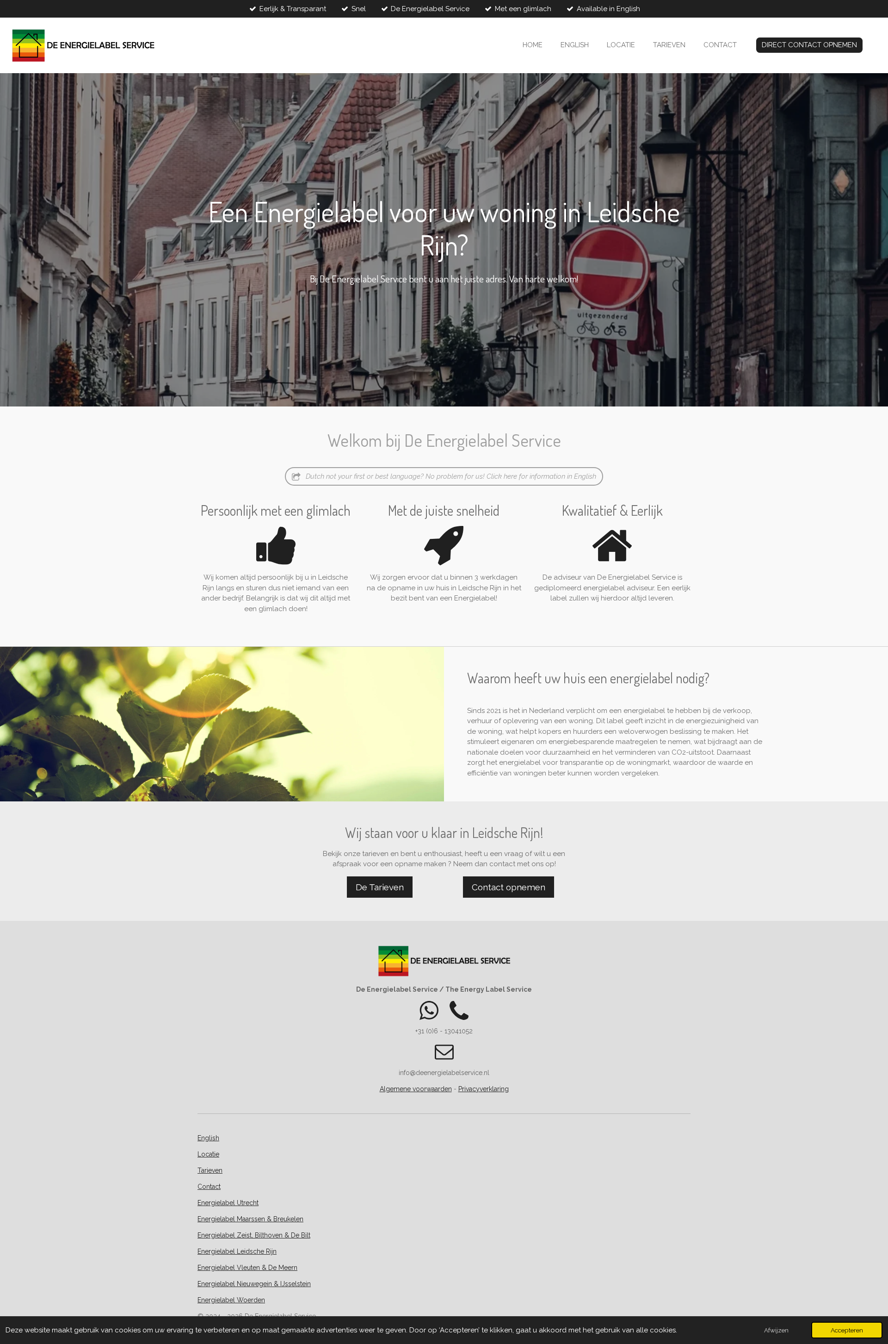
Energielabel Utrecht (228, 1202)
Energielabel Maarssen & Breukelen (250, 1219)
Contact (209, 1186)
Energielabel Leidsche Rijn (237, 1251)
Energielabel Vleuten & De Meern (247, 1267)
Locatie (208, 1154)
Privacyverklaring (483, 1089)
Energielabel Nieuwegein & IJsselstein (254, 1284)
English (208, 1138)
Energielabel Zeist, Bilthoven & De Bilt (253, 1235)
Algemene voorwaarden (416, 1089)
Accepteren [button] (847, 1330)
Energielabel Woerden (231, 1300)
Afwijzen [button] (776, 1330)
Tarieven (209, 1170)
